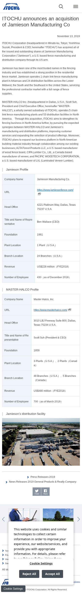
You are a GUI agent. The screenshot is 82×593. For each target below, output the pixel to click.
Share (45, 494)
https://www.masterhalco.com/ (50, 310)
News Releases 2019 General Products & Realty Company (42, 481)
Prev (3, 519)
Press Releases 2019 (42, 476)
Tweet (36, 494)
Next (78, 519)
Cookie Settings (13, 588)
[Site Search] (61, 6)
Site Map (9, 563)
